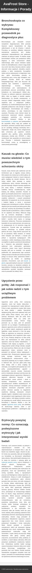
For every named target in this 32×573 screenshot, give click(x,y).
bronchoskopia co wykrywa (10, 121)
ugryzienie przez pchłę (14, 404)
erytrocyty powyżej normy (9, 462)
